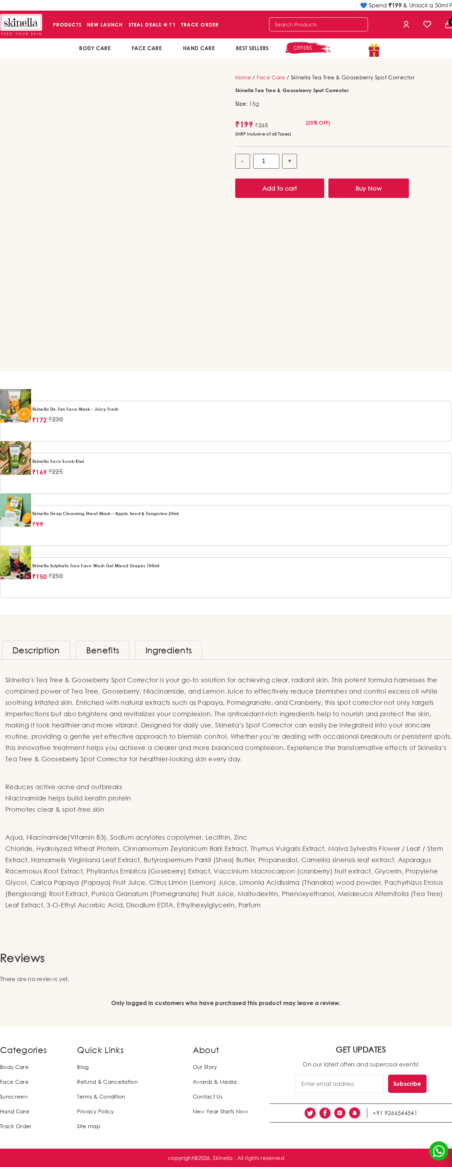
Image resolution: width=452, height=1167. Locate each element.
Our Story (205, 1067)
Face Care (147, 48)
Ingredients (168, 650)
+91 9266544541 (395, 1113)
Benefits (102, 650)
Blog (83, 1067)
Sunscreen (14, 1096)
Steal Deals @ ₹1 (152, 25)
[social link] (310, 1113)
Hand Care (199, 48)
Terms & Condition (101, 1096)
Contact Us (207, 1096)
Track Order (200, 25)
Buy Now (369, 188)
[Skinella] (21, 24)
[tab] (36, 650)
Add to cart (279, 188)
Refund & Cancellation (107, 1081)
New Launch (105, 25)
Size (240, 103)
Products (67, 25)
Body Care (95, 48)
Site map (88, 1126)
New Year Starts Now (220, 1111)
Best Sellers (252, 48)
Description (36, 650)
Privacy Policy (95, 1111)
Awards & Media (215, 1081)
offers (302, 47)
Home (243, 77)
